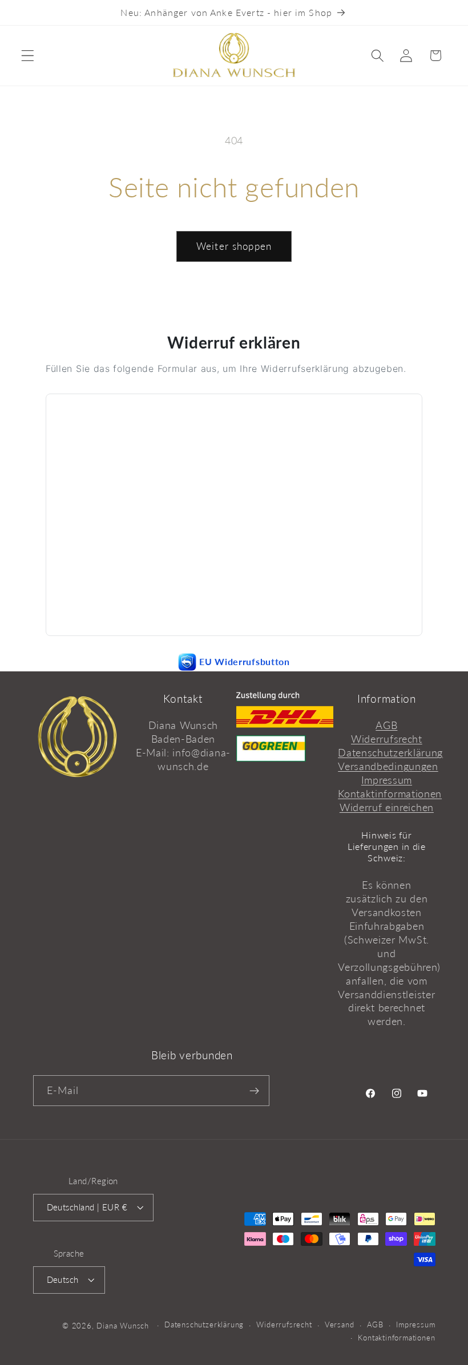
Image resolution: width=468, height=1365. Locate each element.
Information (386, 698)
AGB (386, 725)
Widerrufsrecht (386, 738)
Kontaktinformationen (390, 793)
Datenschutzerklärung (390, 752)
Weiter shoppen (234, 246)
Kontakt (183, 698)
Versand (339, 1325)
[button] (27, 55)
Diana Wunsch (122, 1326)
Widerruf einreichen (387, 807)
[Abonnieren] (254, 1090)
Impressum (386, 779)
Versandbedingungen (388, 766)
